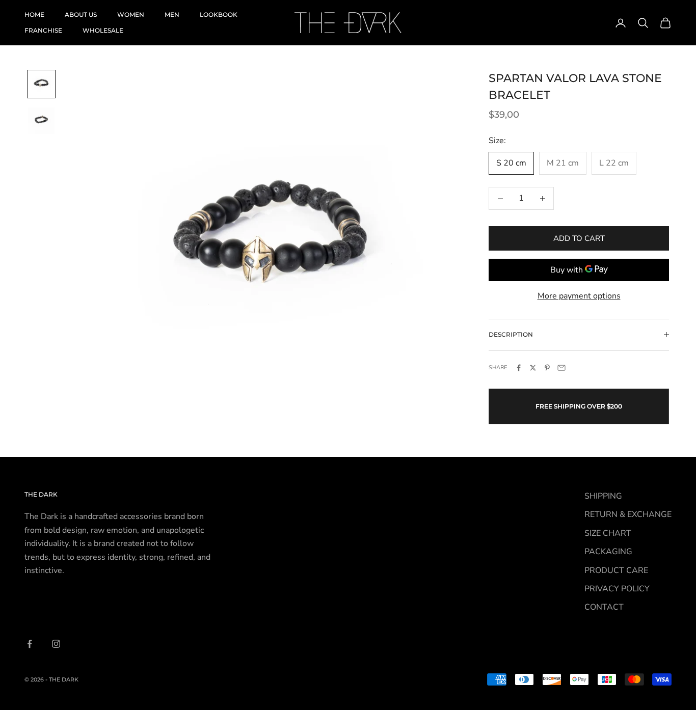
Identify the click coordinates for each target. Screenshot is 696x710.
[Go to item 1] (41, 84)
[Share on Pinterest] (547, 368)
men (172, 14)
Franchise (43, 30)
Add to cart (579, 238)
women (130, 14)
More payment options (579, 296)
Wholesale (103, 30)
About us (81, 14)
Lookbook (218, 14)
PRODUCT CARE (616, 570)
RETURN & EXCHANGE (628, 514)
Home (34, 14)
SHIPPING (603, 496)
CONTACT (604, 607)
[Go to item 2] (41, 120)
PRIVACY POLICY (617, 588)
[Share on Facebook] (519, 368)
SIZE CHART (607, 533)
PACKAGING (608, 551)
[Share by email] (561, 368)
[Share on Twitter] (533, 368)
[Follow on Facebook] (29, 644)
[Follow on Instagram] (56, 644)
